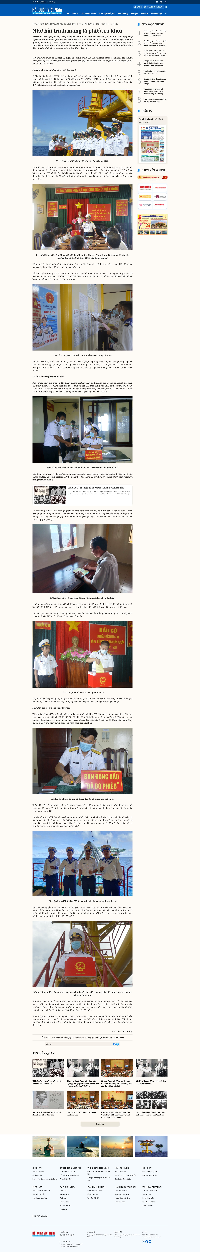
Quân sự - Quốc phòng (68, 1171)
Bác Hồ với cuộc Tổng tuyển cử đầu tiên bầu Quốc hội (151, 1082)
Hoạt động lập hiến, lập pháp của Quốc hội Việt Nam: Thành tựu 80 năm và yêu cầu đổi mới (115, 1115)
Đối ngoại (134, 13)
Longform (63, 1191)
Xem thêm (100, 1124)
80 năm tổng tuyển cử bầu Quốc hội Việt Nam (54, 24)
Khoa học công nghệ (122, 1194)
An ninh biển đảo (65, 1179)
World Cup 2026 (147, 1206)
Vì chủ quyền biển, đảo (107, 13)
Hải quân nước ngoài (149, 1175)
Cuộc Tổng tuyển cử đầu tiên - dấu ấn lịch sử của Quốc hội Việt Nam (150, 1113)
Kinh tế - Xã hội (123, 13)
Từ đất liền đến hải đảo (123, 1179)
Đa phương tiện (156, 13)
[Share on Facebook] (114, 1044)
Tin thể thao (146, 1194)
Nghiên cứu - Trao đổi (125, 1187)
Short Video (64, 1209)
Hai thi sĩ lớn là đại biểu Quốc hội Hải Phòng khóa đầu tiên (46, 1113)
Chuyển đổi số (120, 1202)
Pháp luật (144, 13)
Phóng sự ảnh (64, 1202)
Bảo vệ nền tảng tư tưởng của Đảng (44, 1179)
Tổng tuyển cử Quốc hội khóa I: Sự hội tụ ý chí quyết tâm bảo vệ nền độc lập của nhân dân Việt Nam (83, 1083)
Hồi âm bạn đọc (93, 1194)
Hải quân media (65, 1206)
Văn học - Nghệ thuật (149, 1191)
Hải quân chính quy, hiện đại (69, 1175)
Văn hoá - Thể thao (151, 1187)
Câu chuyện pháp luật (39, 1198)
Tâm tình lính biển (96, 1187)
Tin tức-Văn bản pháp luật (41, 1191)
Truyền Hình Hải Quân (155, 7)
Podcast (63, 1198)
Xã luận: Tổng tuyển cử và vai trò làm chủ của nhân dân (46, 1082)
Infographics (64, 1194)
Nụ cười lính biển (148, 1198)
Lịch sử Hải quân (40, 1216)
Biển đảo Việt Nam (148, 1202)
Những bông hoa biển (95, 1191)
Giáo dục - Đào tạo (121, 1191)
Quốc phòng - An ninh (88, 13)
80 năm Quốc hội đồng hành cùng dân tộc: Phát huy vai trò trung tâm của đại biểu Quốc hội (116, 1083)
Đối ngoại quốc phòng (150, 1171)
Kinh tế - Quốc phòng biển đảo (125, 1175)
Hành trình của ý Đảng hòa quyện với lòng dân (81, 1113)
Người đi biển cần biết (122, 1198)
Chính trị (75, 13)
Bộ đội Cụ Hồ (37, 1175)
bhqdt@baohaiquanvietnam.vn (110, 1037)
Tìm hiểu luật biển (38, 1194)
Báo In (139, 7)
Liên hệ (52, 2)
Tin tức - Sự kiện (38, 1171)
